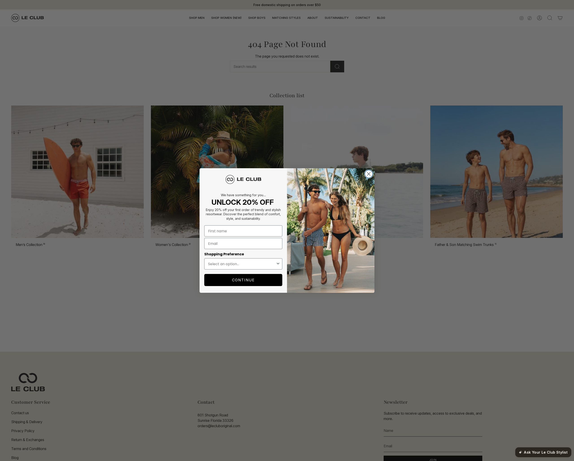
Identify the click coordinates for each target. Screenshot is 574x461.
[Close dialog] (369, 174)
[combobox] (242, 264)
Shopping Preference (224, 254)
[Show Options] (278, 264)
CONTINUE (243, 280)
